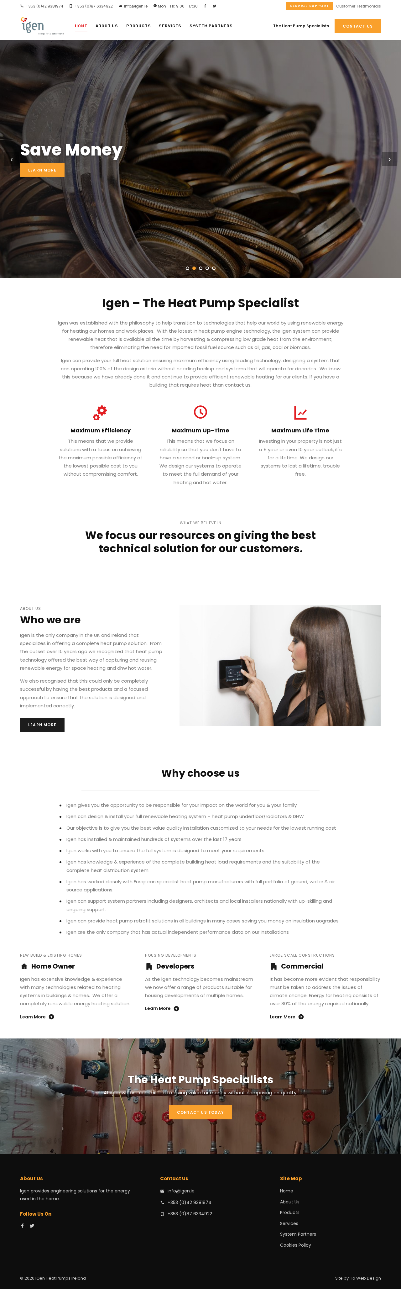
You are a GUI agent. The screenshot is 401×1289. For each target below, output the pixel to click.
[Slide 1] (187, 268)
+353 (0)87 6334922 (94, 6)
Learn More (42, 170)
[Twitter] (214, 6)
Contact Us (358, 26)
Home (81, 26)
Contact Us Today (200, 1112)
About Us (107, 26)
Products (138, 26)
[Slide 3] (200, 268)
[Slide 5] (214, 268)
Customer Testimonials (358, 6)
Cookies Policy (295, 1245)
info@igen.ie (136, 6)
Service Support (310, 5)
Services (170, 26)
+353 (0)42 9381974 (44, 6)
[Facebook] (205, 6)
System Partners (211, 26)
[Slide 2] (194, 268)
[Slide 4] (207, 268)
